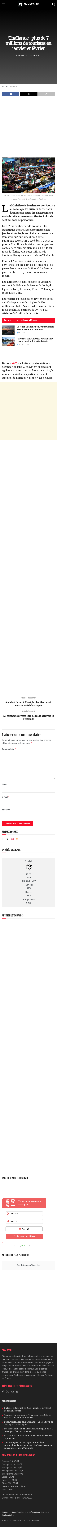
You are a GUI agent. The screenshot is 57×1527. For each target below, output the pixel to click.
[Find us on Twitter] (7, 839)
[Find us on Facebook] (2, 839)
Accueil (5, 86)
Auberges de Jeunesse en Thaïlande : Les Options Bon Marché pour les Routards (27, 1416)
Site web (6, 809)
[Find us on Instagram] (12, 839)
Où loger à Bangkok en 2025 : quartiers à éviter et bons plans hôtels (35, 328)
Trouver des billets (26, 1236)
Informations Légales (37, 1512)
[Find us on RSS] (17, 839)
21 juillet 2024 (23, 345)
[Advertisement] (28, 128)
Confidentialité (8, 1515)
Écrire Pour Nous (18, 1512)
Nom (5, 784)
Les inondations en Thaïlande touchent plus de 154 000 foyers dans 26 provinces (28, 1430)
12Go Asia (24, 1246)
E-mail (6, 797)
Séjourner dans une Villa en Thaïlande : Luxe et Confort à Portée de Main (35, 340)
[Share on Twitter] (28, 94)
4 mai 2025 (21, 333)
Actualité (13, 86)
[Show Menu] (3, 4)
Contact (5, 1512)
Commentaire (9, 749)
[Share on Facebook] (10, 94)
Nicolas (21, 55)
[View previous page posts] (26, 354)
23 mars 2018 (34, 55)
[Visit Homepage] (28, 4)
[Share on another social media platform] (46, 94)
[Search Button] (53, 4)
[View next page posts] (31, 354)
